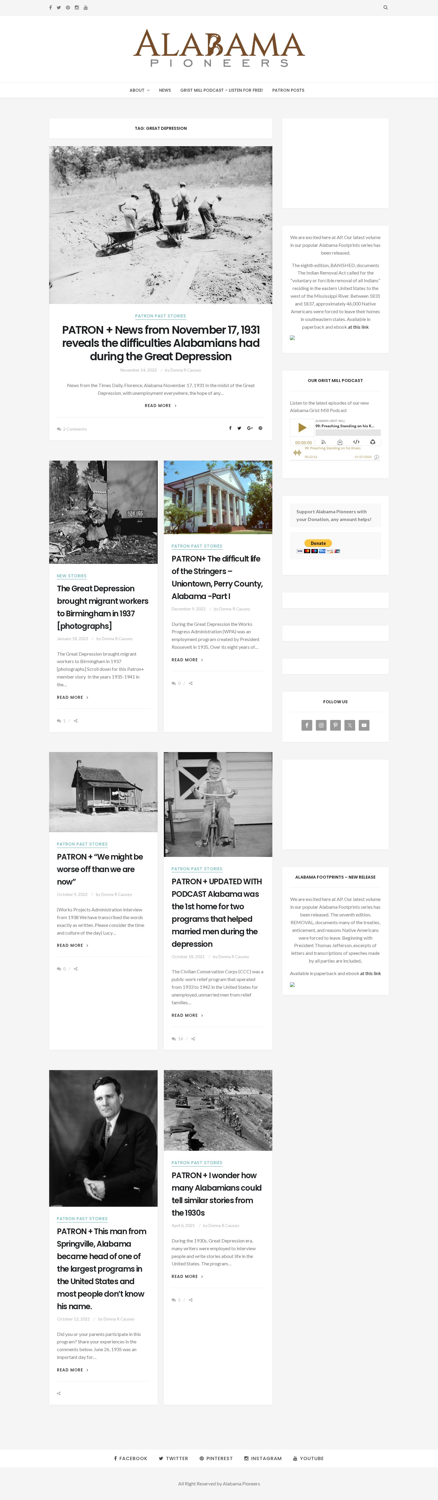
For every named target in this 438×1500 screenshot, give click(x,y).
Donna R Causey (185, 369)
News (165, 90)
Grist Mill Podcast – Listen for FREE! (221, 90)
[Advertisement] (335, 163)
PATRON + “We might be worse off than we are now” (100, 869)
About (137, 90)
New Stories (72, 576)
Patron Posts (288, 90)
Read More (160, 405)
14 (180, 1038)
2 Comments (75, 428)
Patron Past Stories (160, 316)
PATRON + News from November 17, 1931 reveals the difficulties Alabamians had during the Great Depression (161, 343)
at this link (358, 327)
